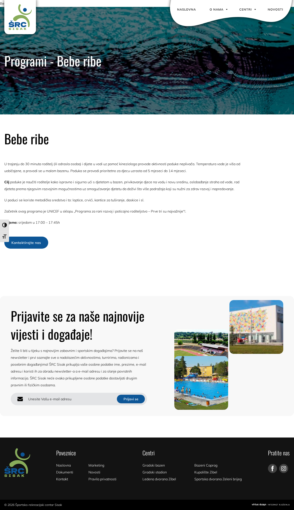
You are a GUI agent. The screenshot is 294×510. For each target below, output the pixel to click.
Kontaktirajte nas (26, 242)
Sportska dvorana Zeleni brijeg (218, 479)
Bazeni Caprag (206, 465)
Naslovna (186, 9)
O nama (216, 9)
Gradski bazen (153, 465)
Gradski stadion (154, 472)
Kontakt (62, 479)
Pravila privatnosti (102, 479)
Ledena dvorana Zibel (159, 479)
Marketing (96, 465)
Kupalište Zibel (205, 472)
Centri (245, 9)
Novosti (275, 9)
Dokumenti (64, 472)
